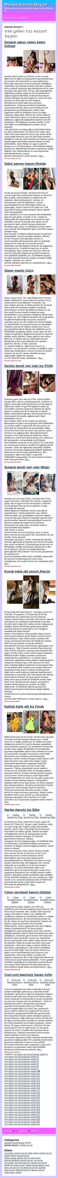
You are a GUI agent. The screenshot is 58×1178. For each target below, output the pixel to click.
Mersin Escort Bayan (25, 4)
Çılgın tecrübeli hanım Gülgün (27, 892)
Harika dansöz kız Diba (21, 809)
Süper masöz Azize (18, 270)
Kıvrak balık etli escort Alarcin (27, 571)
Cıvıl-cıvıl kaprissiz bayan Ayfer (28, 974)
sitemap (35, 1131)
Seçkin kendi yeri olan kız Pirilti (28, 366)
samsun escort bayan (14, 1143)
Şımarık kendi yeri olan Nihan (27, 467)
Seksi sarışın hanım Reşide (25, 163)
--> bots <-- (22, 1131)
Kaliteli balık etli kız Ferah (24, 706)
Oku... (41, 156)
